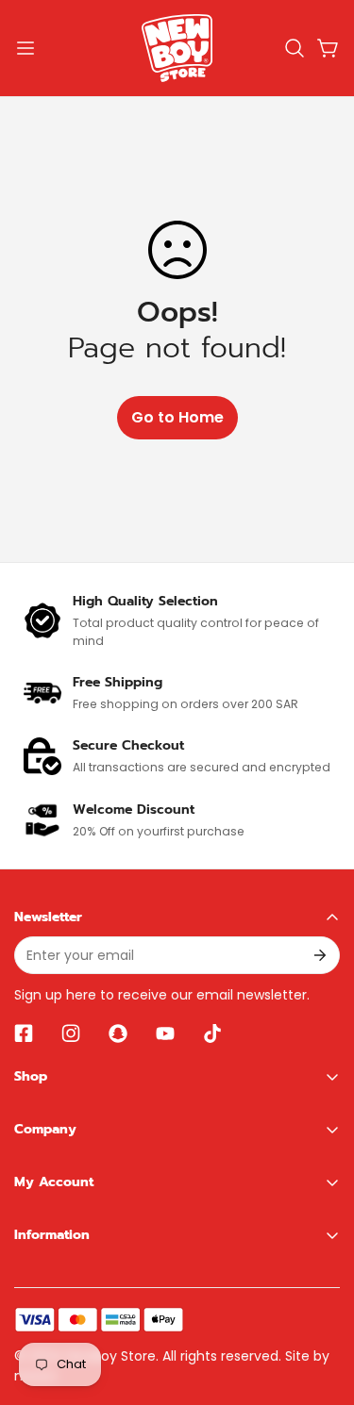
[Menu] (25, 48)
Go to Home (177, 417)
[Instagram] (70, 1033)
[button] (294, 48)
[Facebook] (23, 1033)
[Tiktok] (212, 1033)
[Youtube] (165, 1033)
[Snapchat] (118, 1033)
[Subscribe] (318, 955)
